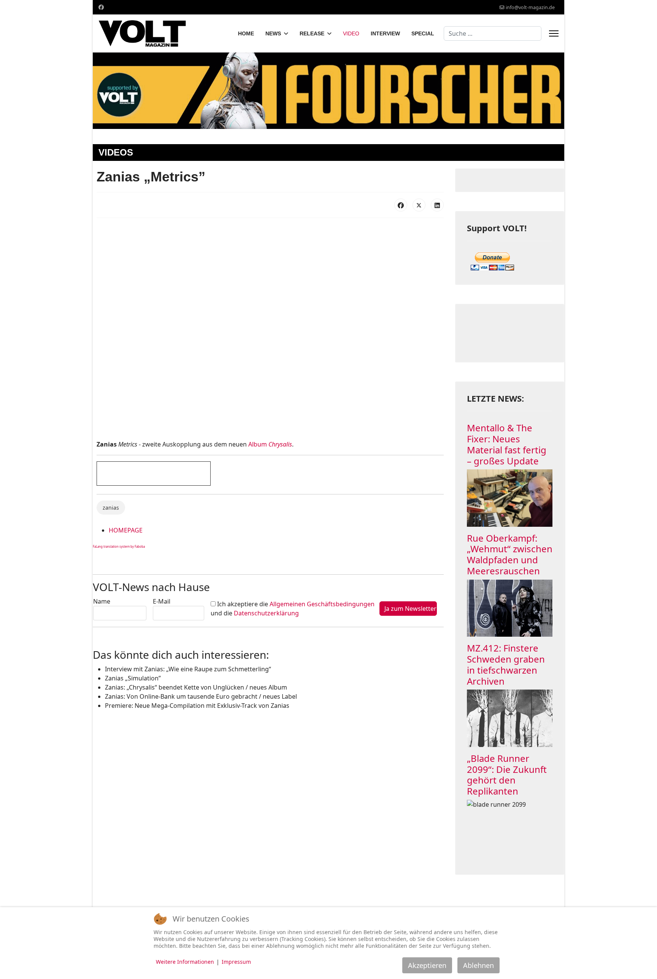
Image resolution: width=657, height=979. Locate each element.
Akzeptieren (427, 965)
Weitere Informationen (185, 961)
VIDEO (351, 33)
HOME (246, 33)
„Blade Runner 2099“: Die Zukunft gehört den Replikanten (507, 774)
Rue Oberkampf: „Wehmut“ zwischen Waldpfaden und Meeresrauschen (509, 554)
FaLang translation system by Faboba (119, 546)
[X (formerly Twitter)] (419, 205)
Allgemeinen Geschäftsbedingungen (322, 604)
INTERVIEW (385, 33)
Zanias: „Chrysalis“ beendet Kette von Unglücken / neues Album (196, 687)
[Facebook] (101, 7)
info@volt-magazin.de (530, 7)
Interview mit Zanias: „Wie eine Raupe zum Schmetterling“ (188, 669)
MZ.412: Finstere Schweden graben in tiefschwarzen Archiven (506, 664)
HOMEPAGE (126, 530)
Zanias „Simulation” (133, 678)
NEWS (273, 33)
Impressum (236, 961)
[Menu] (554, 33)
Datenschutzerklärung (266, 613)
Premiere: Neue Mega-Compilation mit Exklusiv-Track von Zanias (197, 705)
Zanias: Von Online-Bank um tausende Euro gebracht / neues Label (201, 696)
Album (270, 444)
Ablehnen (478, 965)
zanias (111, 507)
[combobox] (492, 33)
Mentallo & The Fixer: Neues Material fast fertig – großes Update (506, 444)
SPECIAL (422, 33)
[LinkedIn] (437, 205)
